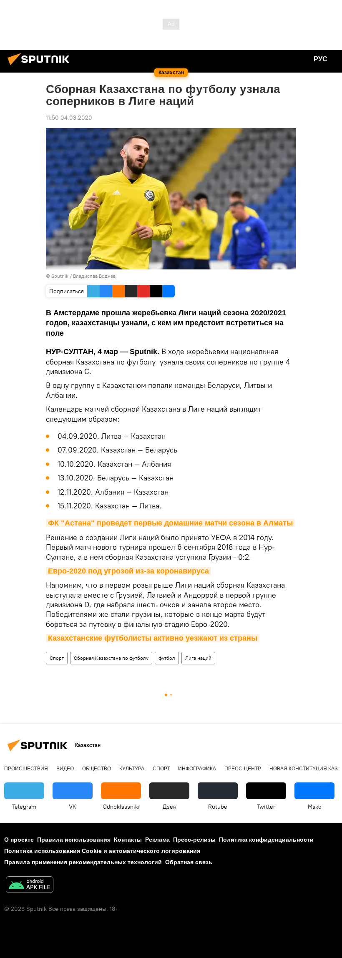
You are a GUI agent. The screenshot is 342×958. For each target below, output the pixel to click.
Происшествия (26, 769)
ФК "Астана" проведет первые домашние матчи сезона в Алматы (170, 523)
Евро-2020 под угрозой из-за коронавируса (128, 571)
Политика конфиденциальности (266, 839)
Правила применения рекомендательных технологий (83, 862)
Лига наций (198, 658)
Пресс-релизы (194, 839)
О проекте (19, 839)
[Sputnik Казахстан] (41, 66)
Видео (65, 769)
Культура (131, 769)
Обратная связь (188, 862)
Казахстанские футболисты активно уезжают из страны (152, 638)
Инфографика (197, 769)
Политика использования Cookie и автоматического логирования (102, 850)
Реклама (157, 839)
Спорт (57, 658)
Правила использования (74, 839)
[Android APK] (29, 885)
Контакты (128, 839)
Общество (96, 769)
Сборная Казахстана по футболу (111, 658)
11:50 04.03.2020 (69, 117)
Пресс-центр (242, 769)
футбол (166, 658)
